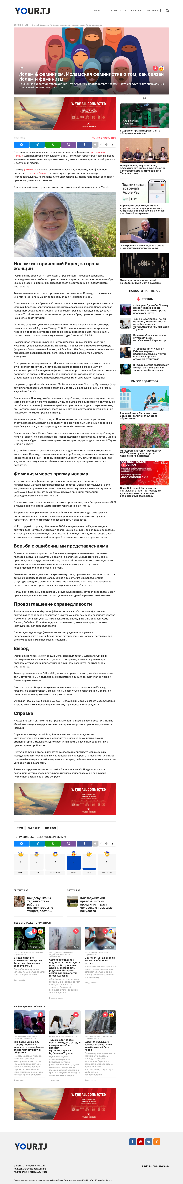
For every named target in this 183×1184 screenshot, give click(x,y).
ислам (19, 828)
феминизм (30, 169)
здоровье (57, 952)
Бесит (36, 873)
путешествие (94, 1036)
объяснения (33, 828)
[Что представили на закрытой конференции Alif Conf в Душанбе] (144, 265)
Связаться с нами (35, 1166)
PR (125, 11)
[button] (160, 10)
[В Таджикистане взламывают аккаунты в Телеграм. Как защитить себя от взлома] (29, 938)
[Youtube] (140, 1141)
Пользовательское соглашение (30, 1169)
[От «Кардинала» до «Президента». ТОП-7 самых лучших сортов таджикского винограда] (144, 436)
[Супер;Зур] (161, 68)
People (97, 11)
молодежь (32, 1036)
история (60, 1036)
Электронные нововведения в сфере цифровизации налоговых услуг (142, 246)
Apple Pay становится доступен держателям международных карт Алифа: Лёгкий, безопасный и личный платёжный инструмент (142, 209)
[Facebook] (132, 1141)
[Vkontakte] (148, 1141)
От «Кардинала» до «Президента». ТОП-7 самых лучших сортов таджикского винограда (141, 453)
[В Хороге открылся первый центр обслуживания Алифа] (144, 115)
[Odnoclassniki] (156, 1141)
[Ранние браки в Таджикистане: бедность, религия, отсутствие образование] (144, 398)
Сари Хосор (107, 1036)
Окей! (89, 873)
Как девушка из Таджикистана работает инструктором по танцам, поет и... (40, 904)
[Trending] (155, 68)
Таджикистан (20, 954)
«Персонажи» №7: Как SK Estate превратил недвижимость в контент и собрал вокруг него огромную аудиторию (149, 353)
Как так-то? (107, 873)
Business (116, 11)
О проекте (19, 1166)
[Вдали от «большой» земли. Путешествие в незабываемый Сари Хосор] (100, 1022)
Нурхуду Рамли (37, 173)
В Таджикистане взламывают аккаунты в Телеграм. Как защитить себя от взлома (28, 961)
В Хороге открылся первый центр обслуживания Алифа (140, 132)
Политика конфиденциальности (31, 1172)
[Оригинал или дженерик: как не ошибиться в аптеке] (100, 938)
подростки (54, 954)
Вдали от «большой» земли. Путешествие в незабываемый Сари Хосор (98, 1045)
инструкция (26, 952)
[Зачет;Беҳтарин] (111, 931)
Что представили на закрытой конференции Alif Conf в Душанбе (140, 281)
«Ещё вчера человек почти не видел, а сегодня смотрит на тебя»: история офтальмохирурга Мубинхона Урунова (65, 1046)
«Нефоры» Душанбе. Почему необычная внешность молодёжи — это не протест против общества (29, 1047)
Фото (100, 1038)
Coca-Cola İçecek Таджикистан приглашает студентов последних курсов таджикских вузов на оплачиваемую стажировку (140, 492)
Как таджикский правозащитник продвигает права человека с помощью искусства (96, 904)
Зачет (20, 873)
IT (18, 952)
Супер (73, 873)
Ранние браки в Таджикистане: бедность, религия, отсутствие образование (138, 416)
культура (22, 1036)
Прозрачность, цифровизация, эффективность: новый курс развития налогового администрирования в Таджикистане (142, 169)
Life (106, 11)
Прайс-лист (136, 11)
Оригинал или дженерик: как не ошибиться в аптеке (100, 960)
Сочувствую (55, 873)
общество (18, 1038)
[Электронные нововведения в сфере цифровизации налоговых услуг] (144, 230)
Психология (65, 954)
